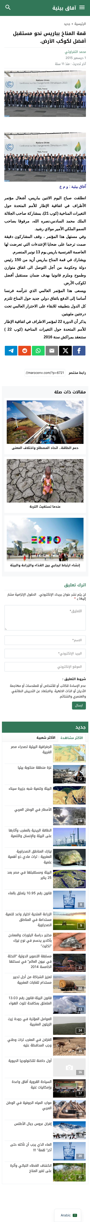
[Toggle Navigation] (83, 8)
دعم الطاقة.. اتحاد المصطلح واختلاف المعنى (45, 448)
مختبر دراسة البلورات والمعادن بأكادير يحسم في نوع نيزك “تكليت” (30, 940)
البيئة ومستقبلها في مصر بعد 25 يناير (29, 875)
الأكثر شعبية (45, 738)
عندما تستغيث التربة (45, 507)
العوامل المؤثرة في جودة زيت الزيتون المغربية (30, 1022)
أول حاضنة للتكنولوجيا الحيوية (30, 1061)
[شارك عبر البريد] (52, 351)
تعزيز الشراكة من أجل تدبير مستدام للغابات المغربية (32, 980)
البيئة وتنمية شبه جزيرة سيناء (30, 788)
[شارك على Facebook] (79, 351)
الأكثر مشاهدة (71, 738)
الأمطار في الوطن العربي (33, 809)
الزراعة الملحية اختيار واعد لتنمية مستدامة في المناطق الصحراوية (29, 919)
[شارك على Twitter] (65, 351)
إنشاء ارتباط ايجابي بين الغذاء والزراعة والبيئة (45, 565)
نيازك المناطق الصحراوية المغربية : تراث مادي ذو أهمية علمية (30, 857)
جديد (67, 24)
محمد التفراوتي (75, 52)
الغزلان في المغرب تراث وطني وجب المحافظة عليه (29, 1042)
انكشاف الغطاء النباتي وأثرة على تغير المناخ (31, 1168)
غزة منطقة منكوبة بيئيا (35, 767)
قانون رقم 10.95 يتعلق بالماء (30, 893)
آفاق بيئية (64, 8)
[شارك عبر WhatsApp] (38, 351)
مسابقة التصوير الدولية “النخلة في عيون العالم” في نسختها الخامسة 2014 (30, 961)
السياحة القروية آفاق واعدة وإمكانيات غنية (32, 1084)
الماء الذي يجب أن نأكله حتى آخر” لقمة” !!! (31, 1147)
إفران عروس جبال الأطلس (33, 1124)
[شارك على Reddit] (24, 351)
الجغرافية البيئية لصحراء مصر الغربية (31, 749)
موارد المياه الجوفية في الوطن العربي (29, 1105)
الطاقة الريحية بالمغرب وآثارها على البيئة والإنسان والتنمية (30, 833)
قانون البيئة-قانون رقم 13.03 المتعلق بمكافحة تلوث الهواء (30, 1001)
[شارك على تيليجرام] (11, 351)
